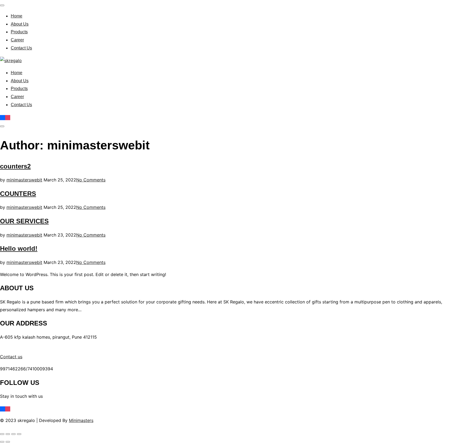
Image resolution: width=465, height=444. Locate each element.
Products (19, 32)
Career (17, 40)
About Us (20, 24)
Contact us (11, 356)
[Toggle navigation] (2, 5)
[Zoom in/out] (2, 434)
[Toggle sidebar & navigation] (2, 126)
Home (16, 16)
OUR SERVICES (24, 221)
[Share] (13, 434)
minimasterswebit (24, 179)
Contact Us (21, 48)
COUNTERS (18, 193)
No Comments (90, 179)
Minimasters (81, 420)
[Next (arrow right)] (8, 442)
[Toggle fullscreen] (8, 434)
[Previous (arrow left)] (2, 442)
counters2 (15, 166)
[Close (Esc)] (19, 434)
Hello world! (18, 248)
